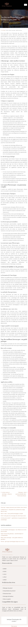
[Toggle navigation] (25, 5)
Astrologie (3, 30)
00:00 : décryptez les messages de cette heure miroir (13, 515)
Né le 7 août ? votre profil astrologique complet (12, 513)
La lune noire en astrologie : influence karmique (7, 494)
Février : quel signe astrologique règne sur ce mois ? (13, 541)
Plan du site (14, 626)
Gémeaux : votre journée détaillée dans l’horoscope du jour (21, 494)
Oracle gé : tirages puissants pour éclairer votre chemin (14, 507)
